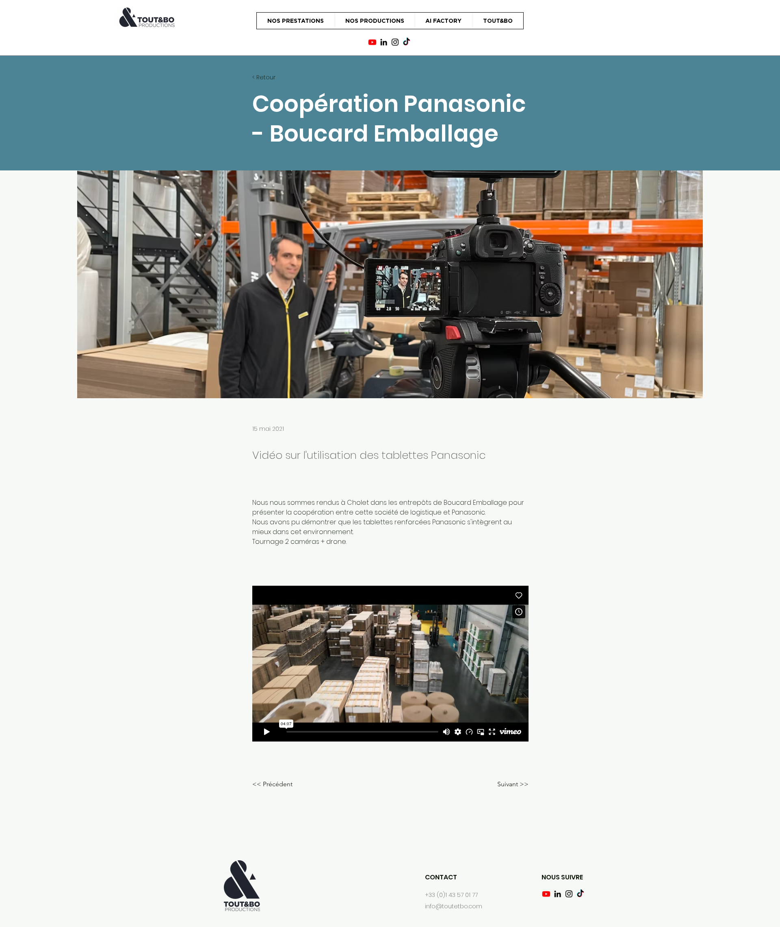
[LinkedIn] (383, 42)
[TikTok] (406, 42)
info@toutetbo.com (453, 906)
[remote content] (390, 664)
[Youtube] (372, 42)
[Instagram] (395, 42)
